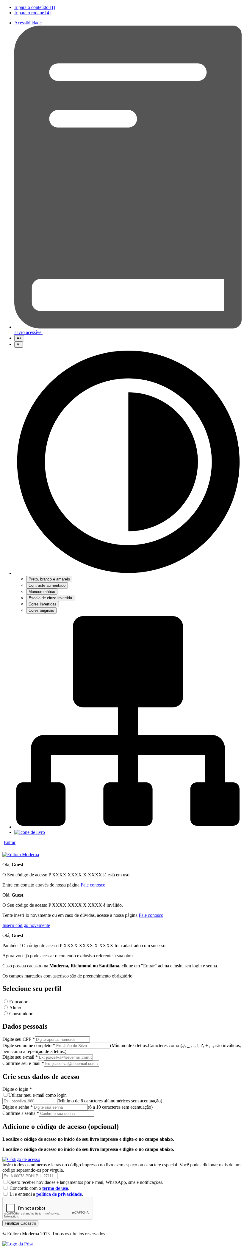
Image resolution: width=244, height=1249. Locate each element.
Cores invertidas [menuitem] (43, 604)
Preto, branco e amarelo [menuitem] (49, 579)
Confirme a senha (20, 1113)
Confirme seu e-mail (23, 1063)
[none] (128, 480)
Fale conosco (93, 884)
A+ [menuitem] (19, 338)
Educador (18, 1001)
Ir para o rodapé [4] (32, 12)
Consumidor (20, 1013)
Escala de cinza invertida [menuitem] (50, 598)
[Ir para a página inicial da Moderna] (20, 854)
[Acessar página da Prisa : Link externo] (17, 1243)
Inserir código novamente (26, 925)
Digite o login (17, 1089)
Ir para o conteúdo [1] (34, 7)
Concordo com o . (40, 1188)
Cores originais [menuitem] (41, 610)
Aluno (15, 1007)
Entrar (9, 842)
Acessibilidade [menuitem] (28, 22)
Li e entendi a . (46, 1194)
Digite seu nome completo (28, 1045)
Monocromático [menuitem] (42, 591)
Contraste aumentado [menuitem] (47, 585)
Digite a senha (17, 1107)
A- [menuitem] (19, 344)
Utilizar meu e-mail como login (37, 1095)
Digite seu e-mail (20, 1057)
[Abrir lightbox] (21, 1159)
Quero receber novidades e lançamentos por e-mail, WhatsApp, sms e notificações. (85, 1182)
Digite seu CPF (18, 1039)
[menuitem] (128, 7)
